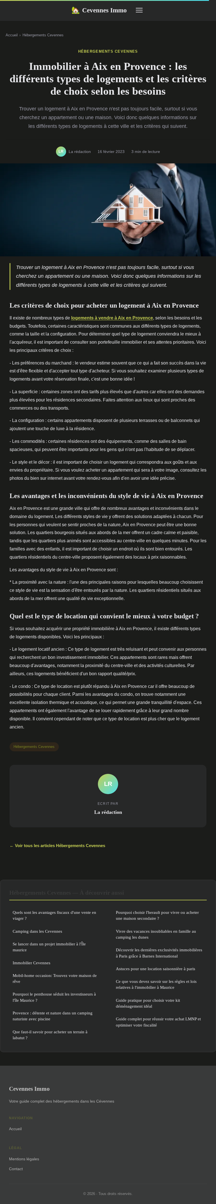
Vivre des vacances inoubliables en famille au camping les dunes (156, 934)
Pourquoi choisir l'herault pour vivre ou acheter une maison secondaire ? (157, 915)
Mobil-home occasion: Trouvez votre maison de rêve (55, 978)
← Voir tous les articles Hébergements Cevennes (57, 845)
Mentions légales (24, 1159)
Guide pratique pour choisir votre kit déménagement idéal (148, 1003)
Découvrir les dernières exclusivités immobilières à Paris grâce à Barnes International (159, 952)
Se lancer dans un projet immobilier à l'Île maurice (49, 946)
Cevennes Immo (99, 10)
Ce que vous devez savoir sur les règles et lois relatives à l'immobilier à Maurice (156, 984)
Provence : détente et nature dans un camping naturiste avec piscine (53, 1015)
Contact (16, 1169)
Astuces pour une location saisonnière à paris (155, 968)
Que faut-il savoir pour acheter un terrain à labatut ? (50, 1034)
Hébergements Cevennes (43, 35)
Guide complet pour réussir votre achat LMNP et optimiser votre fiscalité (158, 1021)
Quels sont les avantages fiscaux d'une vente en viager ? (54, 915)
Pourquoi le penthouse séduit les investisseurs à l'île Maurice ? (54, 997)
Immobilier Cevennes (31, 962)
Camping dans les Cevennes (37, 931)
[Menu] (139, 10)
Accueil (12, 35)
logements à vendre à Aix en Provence (112, 318)
